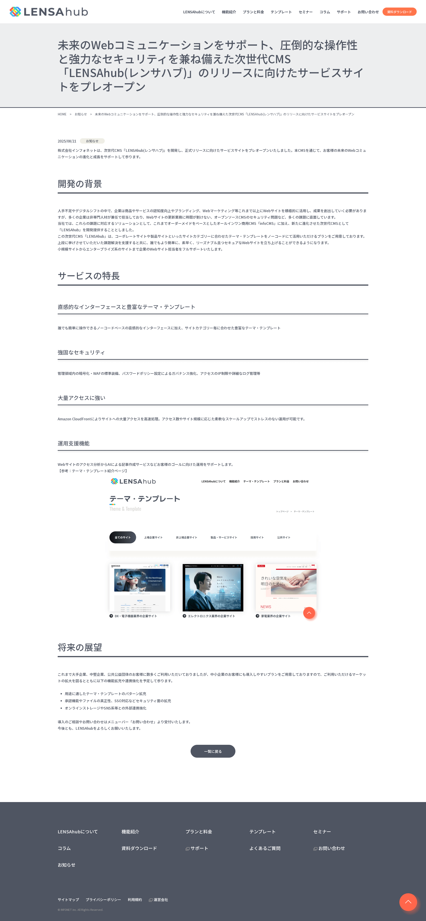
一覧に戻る (213, 751)
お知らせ (81, 114)
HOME (62, 114)
